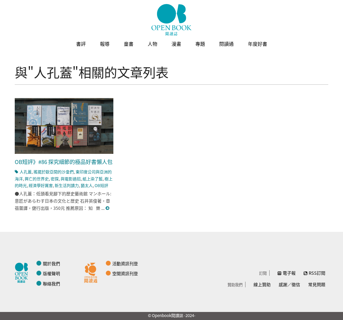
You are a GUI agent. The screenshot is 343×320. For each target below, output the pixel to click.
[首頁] (171, 20)
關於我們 (51, 263)
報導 (105, 43)
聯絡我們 (51, 283)
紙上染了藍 (93, 178)
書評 (81, 43)
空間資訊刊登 (125, 273)
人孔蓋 (26, 171)
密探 (55, 178)
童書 (128, 43)
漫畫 (176, 43)
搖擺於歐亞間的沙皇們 (53, 171)
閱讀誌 (23, 272)
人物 (152, 43)
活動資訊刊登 (125, 263)
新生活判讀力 (67, 185)
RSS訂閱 (317, 273)
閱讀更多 (108, 208)
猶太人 (87, 185)
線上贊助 (262, 284)
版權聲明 (51, 273)
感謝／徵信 (289, 284)
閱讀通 (226, 43)
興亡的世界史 (37, 178)
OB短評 (101, 185)
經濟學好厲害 (41, 185)
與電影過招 (71, 178)
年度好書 (257, 43)
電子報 (289, 273)
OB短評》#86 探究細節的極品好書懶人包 (64, 162)
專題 (200, 43)
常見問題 (316, 284)
